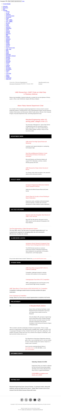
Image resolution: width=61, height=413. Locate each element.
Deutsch (8, 32)
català (7, 18)
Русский (8, 58)
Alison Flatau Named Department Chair (30, 105)
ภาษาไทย (8, 73)
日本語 (8, 43)
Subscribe (5, 6)
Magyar (8, 36)
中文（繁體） (9, 21)
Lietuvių (8, 65)
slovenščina (8, 69)
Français (8, 31)
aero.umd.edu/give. (29, 349)
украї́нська (8, 77)
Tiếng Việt (8, 79)
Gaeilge (8, 37)
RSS (4, 9)
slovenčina (8, 67)
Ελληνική (8, 33)
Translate (5, 10)
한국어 (8, 46)
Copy (23, 1)
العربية (7, 13)
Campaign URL (4, 1)
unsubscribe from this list (38, 409)
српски (8, 70)
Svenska (8, 62)
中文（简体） (9, 19)
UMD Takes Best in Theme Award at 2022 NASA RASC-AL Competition (28, 288)
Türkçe (7, 75)
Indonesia (8, 39)
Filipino (8, 76)
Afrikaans (8, 14)
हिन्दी (7, 35)
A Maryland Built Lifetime (37, 306)
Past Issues (5, 7)
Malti (7, 50)
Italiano (7, 41)
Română (8, 57)
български (8, 17)
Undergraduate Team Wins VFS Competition (37, 279)
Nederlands (8, 28)
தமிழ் (7, 71)
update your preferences (26, 409)
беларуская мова (10, 15)
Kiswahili (8, 61)
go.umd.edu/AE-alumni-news (39, 258)
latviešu (8, 66)
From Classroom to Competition (18, 295)
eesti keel (8, 27)
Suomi (7, 29)
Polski (7, 53)
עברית (7, 63)
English (8, 11)
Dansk (7, 25)
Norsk (7, 51)
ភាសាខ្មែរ (8, 44)
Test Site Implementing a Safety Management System (24, 228)
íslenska (8, 40)
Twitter (6, 3)
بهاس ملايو (8, 49)
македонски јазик (10, 47)
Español (8, 59)
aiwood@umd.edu (29, 347)
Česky (7, 24)
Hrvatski (8, 23)
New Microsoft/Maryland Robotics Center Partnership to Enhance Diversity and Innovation (36, 155)
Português (8, 54)
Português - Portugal (11, 55)
